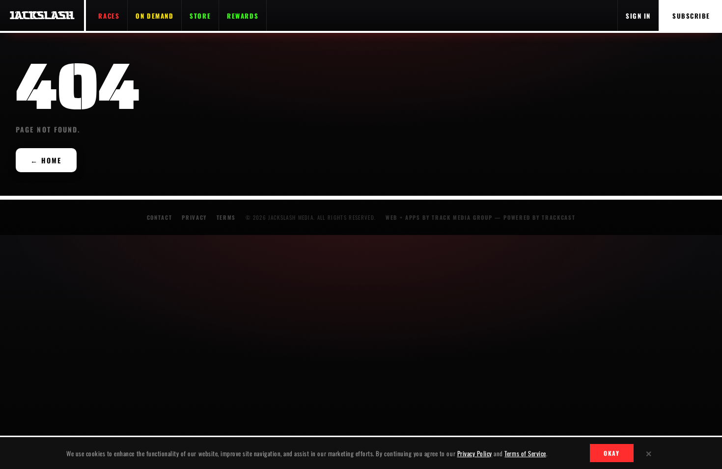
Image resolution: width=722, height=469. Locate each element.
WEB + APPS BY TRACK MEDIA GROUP (439, 217)
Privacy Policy (474, 453)
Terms (226, 217)
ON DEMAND (154, 16)
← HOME (46, 160)
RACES (108, 16)
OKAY (612, 453)
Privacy (194, 217)
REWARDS (242, 16)
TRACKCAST (558, 217)
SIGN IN (638, 16)
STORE (200, 16)
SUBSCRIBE (691, 16)
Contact (159, 217)
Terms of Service (525, 453)
